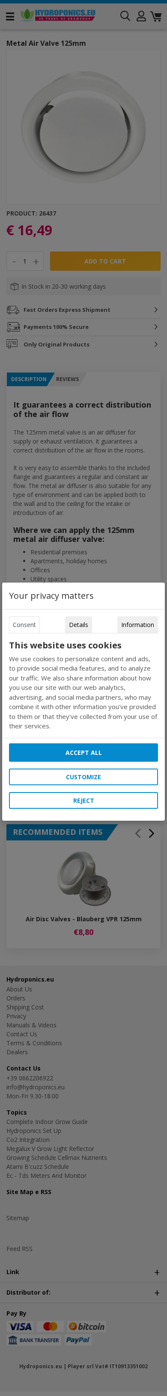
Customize (83, 777)
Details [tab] (78, 625)
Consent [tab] (24, 625)
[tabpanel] (83, 685)
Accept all (84, 752)
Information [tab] (137, 625)
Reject (83, 800)
